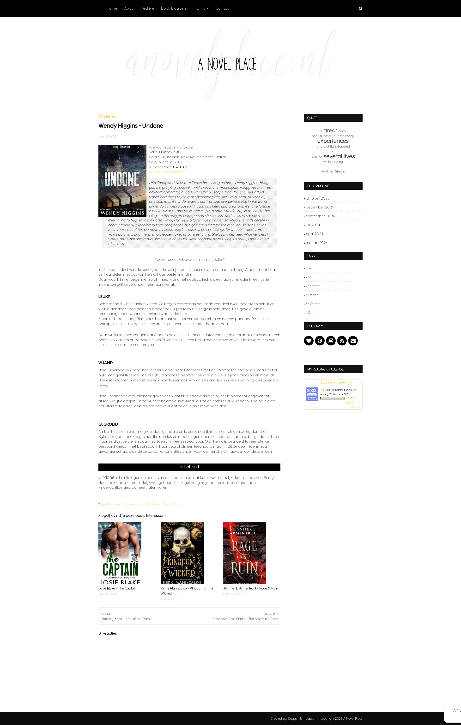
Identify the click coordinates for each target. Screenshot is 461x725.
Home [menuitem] (112, 8)
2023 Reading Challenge (333, 382)
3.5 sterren (313, 304)
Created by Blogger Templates (292, 718)
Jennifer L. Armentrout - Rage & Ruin (250, 588)
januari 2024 (343, 242)
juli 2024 (343, 224)
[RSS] (342, 340)
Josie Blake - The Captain (117, 588)
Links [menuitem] (201, 8)
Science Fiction (172, 504)
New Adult (143, 504)
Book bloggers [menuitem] (174, 8)
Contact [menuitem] (222, 8)
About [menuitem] (129, 8)
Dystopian (128, 504)
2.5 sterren (313, 286)
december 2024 (343, 207)
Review (156, 504)
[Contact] (353, 340)
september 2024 (343, 216)
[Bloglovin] (309, 340)
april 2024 (343, 233)
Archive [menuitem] (148, 8)
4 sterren (312, 313)
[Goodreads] (331, 340)
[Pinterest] (320, 340)
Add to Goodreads (165, 171)
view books (354, 407)
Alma (323, 390)
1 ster (309, 268)
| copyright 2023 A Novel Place (341, 718)
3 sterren (312, 295)
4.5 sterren (113, 504)
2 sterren (312, 277)
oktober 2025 (343, 198)
